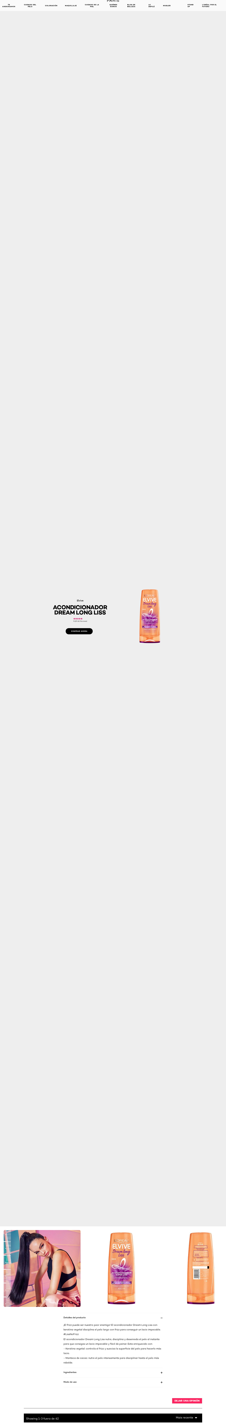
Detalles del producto (74, 1317)
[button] (186, 1417)
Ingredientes (69, 1372)
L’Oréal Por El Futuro (209, 6)
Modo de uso (70, 1382)
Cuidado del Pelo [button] (30, 6)
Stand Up (191, 6)
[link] (80, 620)
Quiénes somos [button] (113, 6)
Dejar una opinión (187, 1400)
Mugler (167, 6)
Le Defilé (152, 6)
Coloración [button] (51, 6)
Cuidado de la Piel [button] (92, 6)
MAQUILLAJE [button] (71, 6)
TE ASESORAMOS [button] (8, 6)
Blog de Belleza (131, 6)
